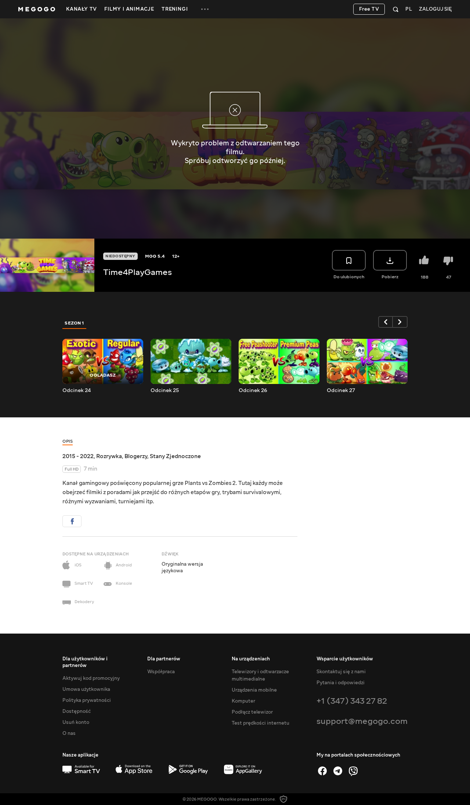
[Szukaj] (395, 9)
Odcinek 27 (341, 390)
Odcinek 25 (165, 390)
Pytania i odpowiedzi (341, 682)
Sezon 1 (74, 323)
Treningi (175, 9)
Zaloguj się (435, 9)
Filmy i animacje (129, 9)
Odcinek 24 (76, 390)
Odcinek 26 (253, 390)
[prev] (385, 322)
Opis (67, 441)
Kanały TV (81, 9)
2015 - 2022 (78, 456)
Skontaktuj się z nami (341, 671)
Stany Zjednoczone (175, 456)
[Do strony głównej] (36, 9)
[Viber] (353, 771)
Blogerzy (135, 456)
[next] (400, 322)
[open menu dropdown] (205, 9)
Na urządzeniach (251, 659)
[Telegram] (338, 771)
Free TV (369, 9)
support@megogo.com (362, 721)
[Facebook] (322, 771)
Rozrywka (109, 456)
